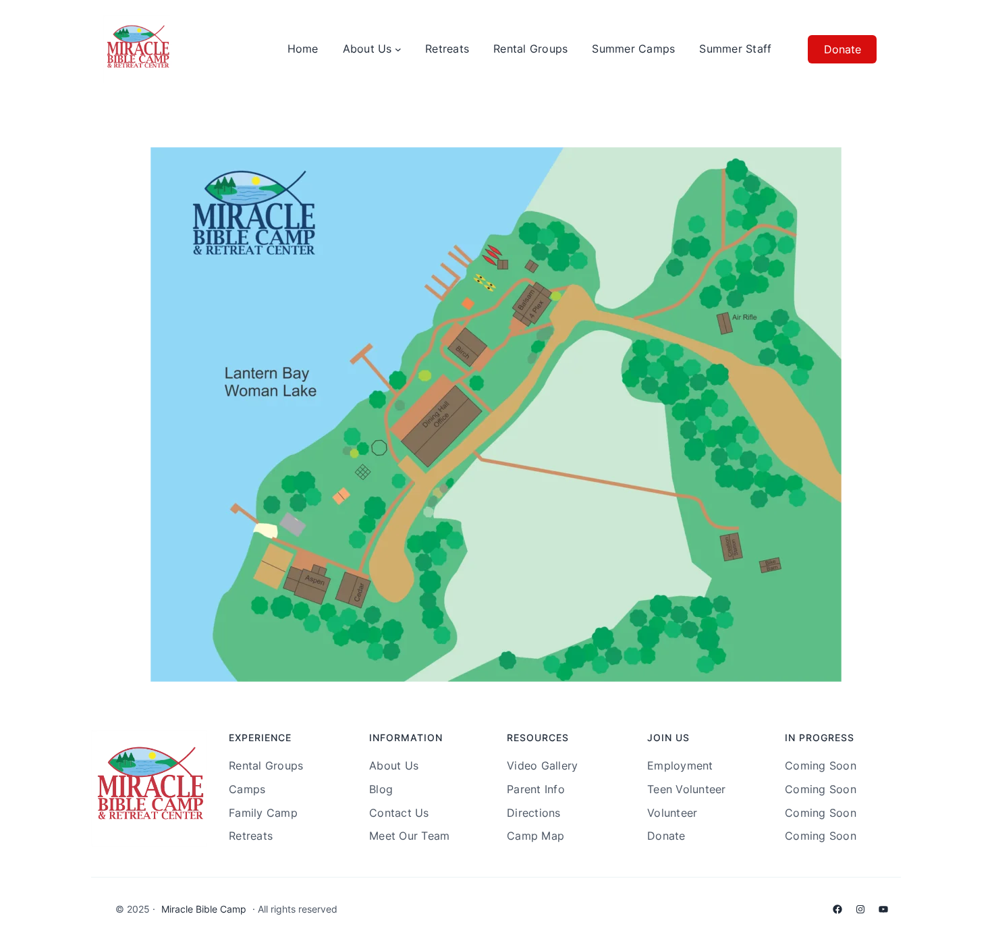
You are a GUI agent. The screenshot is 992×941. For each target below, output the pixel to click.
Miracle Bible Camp (203, 909)
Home (303, 48)
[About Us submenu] (398, 49)
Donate (842, 49)
